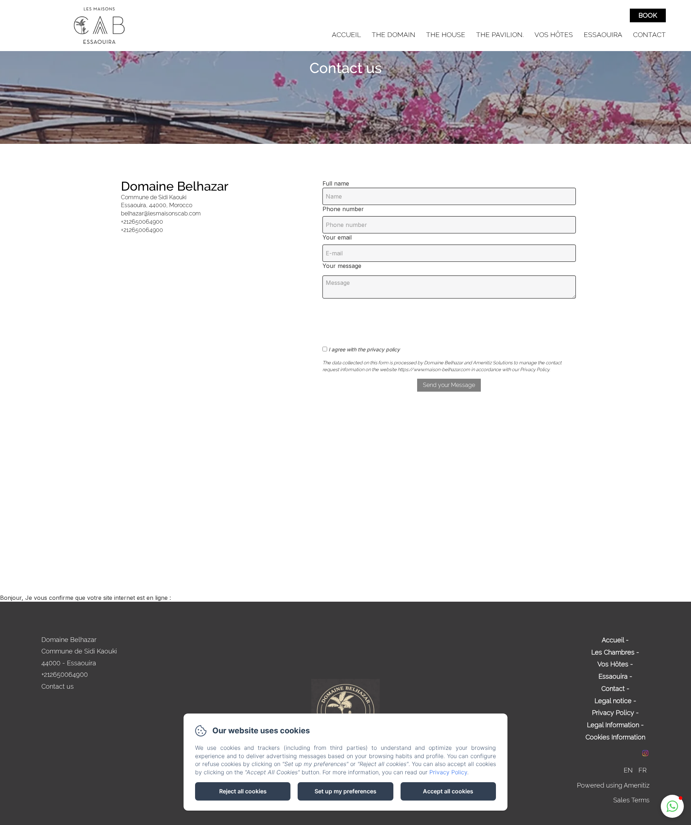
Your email (337, 237)
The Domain (393, 34)
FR (642, 770)
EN (628, 770)
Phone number (343, 209)
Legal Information (613, 725)
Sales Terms (631, 800)
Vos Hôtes (553, 34)
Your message (341, 265)
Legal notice (613, 701)
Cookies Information (615, 737)
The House (445, 34)
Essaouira (603, 34)
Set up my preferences (345, 791)
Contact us (57, 686)
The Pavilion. (500, 34)
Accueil (346, 34)
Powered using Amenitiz (613, 785)
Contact (649, 34)
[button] (672, 806)
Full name (335, 183)
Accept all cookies (448, 791)
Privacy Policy (613, 712)
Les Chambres (612, 652)
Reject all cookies (243, 791)
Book (647, 15)
